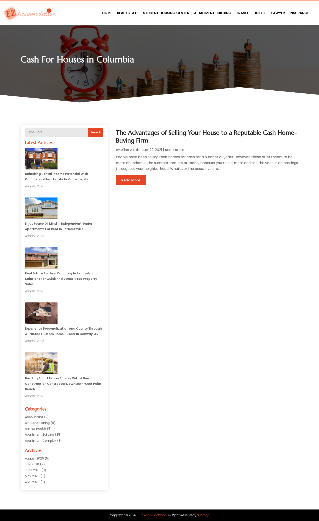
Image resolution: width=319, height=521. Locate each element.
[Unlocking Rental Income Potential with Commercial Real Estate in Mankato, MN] (41, 159)
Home (107, 12)
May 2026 (32, 476)
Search (95, 132)
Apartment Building (212, 12)
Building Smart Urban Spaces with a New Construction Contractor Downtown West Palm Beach (63, 383)
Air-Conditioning (37, 423)
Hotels (259, 12)
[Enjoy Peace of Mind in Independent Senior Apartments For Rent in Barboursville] (41, 209)
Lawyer (278, 12)
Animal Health (35, 428)
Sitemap (203, 515)
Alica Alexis (130, 149)
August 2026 (34, 458)
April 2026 (32, 482)
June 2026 (33, 470)
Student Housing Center (166, 12)
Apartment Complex (40, 440)
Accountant (34, 417)
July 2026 (32, 464)
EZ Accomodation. (153, 515)
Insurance (299, 12)
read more (130, 180)
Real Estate (127, 12)
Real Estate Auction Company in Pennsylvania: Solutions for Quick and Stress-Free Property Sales (62, 278)
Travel (242, 12)
